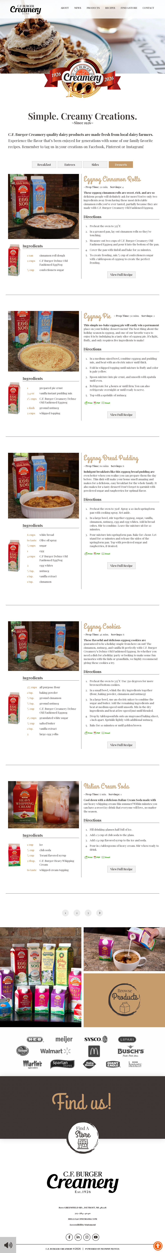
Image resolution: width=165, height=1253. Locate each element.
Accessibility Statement (82, 1224)
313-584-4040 (83, 1213)
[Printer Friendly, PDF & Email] (97, 402)
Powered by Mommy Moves (102, 1248)
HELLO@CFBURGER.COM (82, 1218)
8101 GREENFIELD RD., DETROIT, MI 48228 (82, 1207)
